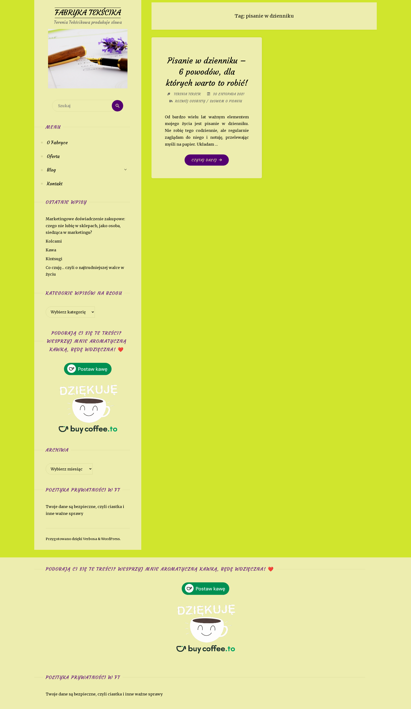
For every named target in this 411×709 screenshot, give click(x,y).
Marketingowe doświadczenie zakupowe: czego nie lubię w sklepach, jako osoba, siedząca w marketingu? (85, 225)
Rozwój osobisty (190, 101)
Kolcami (54, 241)
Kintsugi (54, 258)
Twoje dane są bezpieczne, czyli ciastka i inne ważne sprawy (104, 694)
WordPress (110, 539)
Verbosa (89, 539)
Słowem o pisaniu (226, 101)
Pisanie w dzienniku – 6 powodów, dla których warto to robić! (207, 72)
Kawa (51, 250)
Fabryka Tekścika (88, 12)
